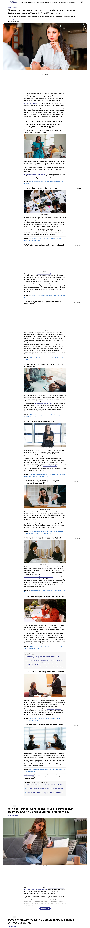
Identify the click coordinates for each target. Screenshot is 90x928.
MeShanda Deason (12, 926)
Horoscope (30, 2)
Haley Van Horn (12, 19)
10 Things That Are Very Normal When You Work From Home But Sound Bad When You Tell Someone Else (45, 789)
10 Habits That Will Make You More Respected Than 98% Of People (45, 667)
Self (35, 2)
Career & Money (64, 2)
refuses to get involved (54, 709)
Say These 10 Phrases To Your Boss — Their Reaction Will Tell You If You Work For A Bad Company (46, 785)
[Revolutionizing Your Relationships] (13, 2)
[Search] (78, 2)
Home (9, 7)
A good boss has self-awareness (34, 174)
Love (22, 2)
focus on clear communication (44, 404)
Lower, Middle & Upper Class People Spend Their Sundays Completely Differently (43, 657)
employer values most (44, 274)
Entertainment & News (45, 2)
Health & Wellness (55, 2)
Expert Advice (72, 2)
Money (14, 7)
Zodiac (25, 2)
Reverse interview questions (33, 103)
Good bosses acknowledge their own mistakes (38, 577)
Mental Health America (50, 466)
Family (38, 2)
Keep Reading (45, 908)
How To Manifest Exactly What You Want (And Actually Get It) (44, 660)
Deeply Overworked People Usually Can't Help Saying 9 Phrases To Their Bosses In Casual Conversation (45, 793)
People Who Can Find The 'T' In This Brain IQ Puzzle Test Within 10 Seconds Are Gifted (45, 663)
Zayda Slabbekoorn (13, 815)
